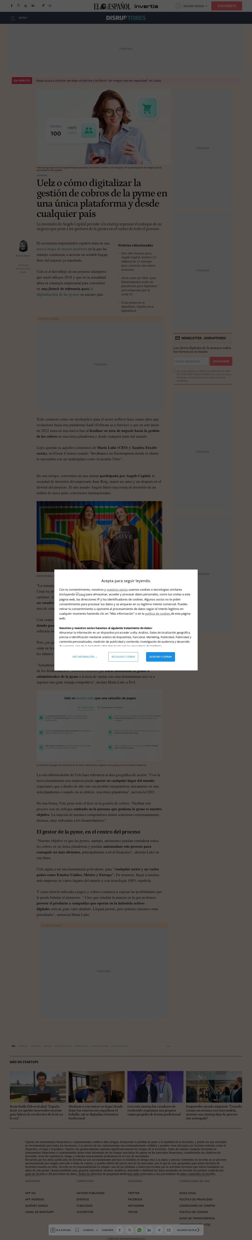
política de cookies (158, 613)
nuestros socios (117, 589)
